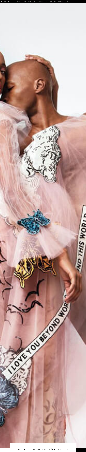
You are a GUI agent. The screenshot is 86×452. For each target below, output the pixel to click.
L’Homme (67, 1)
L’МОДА (24, 1)
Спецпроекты (53, 1)
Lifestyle (29, 1)
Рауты (35, 1)
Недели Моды (60, 1)
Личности (40, 1)
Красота (46, 1)
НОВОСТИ (19, 1)
